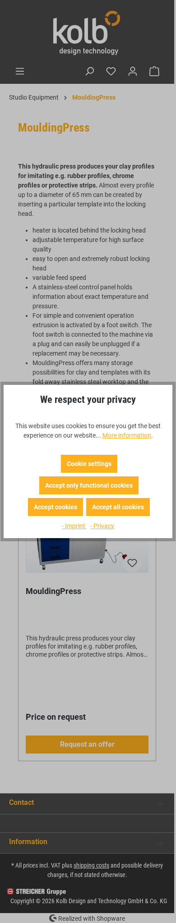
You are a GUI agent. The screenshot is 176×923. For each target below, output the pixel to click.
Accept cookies (55, 507)
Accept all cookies (118, 507)
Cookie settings (89, 463)
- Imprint (74, 526)
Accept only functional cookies (89, 485)
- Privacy (102, 526)
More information (126, 435)
